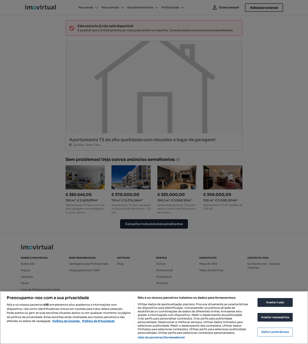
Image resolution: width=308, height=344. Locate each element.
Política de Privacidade (98, 321)
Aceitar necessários (275, 317)
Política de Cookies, (66, 321)
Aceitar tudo (275, 302)
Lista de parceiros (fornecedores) (161, 337)
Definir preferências (275, 332)
